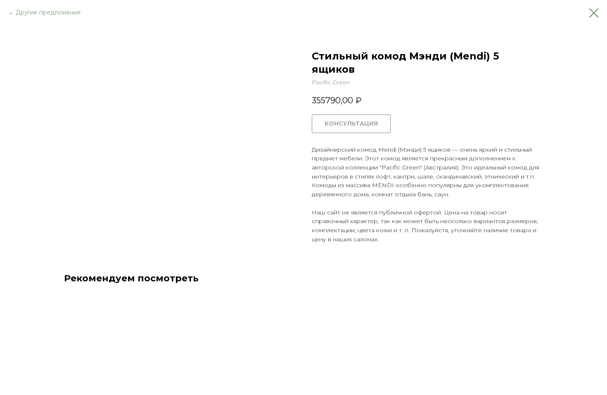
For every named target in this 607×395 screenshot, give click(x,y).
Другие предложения (48, 12)
